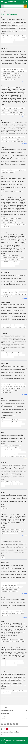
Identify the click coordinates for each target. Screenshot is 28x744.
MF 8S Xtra (7, 325)
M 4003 (9, 613)
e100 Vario (12, 40)
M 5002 (13, 613)
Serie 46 (3, 661)
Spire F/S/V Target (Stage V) (7, 587)
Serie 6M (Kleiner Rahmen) (21, 71)
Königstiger (3, 690)
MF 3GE (7, 327)
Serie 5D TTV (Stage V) (5, 261)
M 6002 (22, 613)
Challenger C (4, 352)
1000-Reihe (3, 639)
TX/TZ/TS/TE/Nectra (5, 484)
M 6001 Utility (4, 613)
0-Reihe (7, 641)
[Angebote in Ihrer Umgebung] (2, 6)
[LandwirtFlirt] (17, 724)
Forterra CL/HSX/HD (20, 529)
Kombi (2, 692)
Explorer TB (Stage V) (5, 447)
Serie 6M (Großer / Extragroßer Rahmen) (15, 69)
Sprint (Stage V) (4, 585)
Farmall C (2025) (12, 220)
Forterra (15, 533)
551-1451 (15, 484)
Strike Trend (3, 583)
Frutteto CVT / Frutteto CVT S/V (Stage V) (9, 454)
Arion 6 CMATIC (17, 139)
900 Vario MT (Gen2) (19, 40)
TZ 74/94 (3, 486)
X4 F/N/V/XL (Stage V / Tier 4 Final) (8, 388)
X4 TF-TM (3, 384)
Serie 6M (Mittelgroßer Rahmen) (7, 71)
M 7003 (7, 615)
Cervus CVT (3, 108)
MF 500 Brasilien (4, 325)
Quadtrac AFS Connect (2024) (7, 222)
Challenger (14, 352)
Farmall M (11, 218)
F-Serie (11, 426)
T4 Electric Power (22, 294)
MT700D (19, 352)
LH (10, 692)
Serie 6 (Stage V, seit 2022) (6, 257)
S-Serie (12, 170)
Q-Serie (13, 419)
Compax (7, 529)
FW (7, 639)
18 (23, 663)
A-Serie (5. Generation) (21, 419)
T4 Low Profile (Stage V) (6, 296)
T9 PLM (12, 294)
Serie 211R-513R (18, 663)
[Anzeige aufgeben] (22, 2)
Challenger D (10, 355)
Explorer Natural (15, 447)
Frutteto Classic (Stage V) (6, 452)
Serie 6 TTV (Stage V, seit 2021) (7, 259)
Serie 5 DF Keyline (14, 264)
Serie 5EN (3, 69)
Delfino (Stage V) (4, 449)
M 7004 (2, 611)
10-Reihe (22, 641)
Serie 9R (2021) (18, 75)
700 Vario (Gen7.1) (21, 35)
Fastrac (20, 191)
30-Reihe (3, 641)
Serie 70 (3, 665)
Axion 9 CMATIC (4, 141)
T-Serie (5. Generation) (16, 421)
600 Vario (10, 42)
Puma (10, 690)
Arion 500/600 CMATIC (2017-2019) (8, 137)
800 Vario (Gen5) (4, 35)
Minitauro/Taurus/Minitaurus (7, 445)
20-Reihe (21, 639)
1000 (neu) (18, 170)
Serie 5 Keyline (15, 255)
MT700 (9, 352)
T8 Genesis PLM (12, 292)
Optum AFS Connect (19, 222)
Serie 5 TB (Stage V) (5, 264)
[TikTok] (11, 724)
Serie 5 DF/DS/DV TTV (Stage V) (7, 266)
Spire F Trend (22, 583)
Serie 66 (14, 665)
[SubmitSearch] (25, 6)
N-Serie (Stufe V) (4, 426)
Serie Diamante (9, 661)
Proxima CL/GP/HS (5, 531)
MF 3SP (16, 327)
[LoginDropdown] (26, 2)
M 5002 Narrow (18, 611)
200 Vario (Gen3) (4, 40)
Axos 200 (23, 141)
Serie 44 (15, 661)
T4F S (17, 292)
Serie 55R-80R (8, 665)
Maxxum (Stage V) (14, 224)
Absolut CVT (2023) (5, 110)
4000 (19, 690)
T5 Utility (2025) (4, 290)
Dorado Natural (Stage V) (21, 456)
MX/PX (7, 481)
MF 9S (24, 327)
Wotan (7, 692)
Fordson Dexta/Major (14, 639)
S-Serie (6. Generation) (6, 419)
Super (21, 484)
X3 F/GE (3, 386)
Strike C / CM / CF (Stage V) (13, 583)
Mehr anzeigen (24, 44)
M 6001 (2, 615)
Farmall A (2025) (4, 218)
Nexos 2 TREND (4, 137)
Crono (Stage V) (16, 589)
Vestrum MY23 (22, 224)
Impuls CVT (13, 114)
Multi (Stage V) (20, 112)
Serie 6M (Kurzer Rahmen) (6, 73)
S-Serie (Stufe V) (13, 424)
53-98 (19, 481)
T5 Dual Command (5, 294)
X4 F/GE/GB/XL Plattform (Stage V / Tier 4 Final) (15, 386)
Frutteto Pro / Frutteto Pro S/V (14, 445)
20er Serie (23, 170)
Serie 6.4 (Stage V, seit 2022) (18, 257)
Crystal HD (12, 529)
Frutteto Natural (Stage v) (15, 449)
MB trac (3, 557)
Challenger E (21, 355)
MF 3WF (2, 327)
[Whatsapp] (14, 724)
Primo (2, 529)
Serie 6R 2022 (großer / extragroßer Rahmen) (10, 77)
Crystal (22, 531)
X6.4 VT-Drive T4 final (5, 384)
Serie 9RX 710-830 (4, 75)
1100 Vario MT (4, 42)
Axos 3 (10, 141)
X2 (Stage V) (9, 384)
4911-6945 (3, 533)
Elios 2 (2, 139)
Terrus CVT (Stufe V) (21, 114)
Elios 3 (7, 139)
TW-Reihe (12, 641)
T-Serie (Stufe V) (21, 424)
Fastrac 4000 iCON (13, 191)
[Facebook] (8, 724)
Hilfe (4, 729)
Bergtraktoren (4, 508)
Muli (2, 690)
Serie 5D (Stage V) (15, 261)
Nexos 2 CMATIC (21, 137)
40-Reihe (17, 641)
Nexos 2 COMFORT (12, 137)
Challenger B (4, 355)
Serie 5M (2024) (16, 73)
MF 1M (12, 325)
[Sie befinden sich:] (2, 11)
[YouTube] (2, 724)
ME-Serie (7, 611)
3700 (25, 690)
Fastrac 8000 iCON (5, 191)
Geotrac (3, 172)
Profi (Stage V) (13, 112)
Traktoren (3, 170)
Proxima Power (4, 529)
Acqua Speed (4, 445)
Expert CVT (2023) (5, 112)
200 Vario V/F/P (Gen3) (22, 37)
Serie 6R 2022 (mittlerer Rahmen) (8, 79)
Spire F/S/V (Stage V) (18, 587)
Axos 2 (11, 139)
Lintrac (8, 170)
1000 (7, 172)
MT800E (3, 357)
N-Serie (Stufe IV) (17, 426)
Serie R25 (20, 661)
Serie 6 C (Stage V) (18, 259)
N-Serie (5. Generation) (6, 421)
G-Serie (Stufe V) (4, 424)
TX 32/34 (3, 481)
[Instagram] (5, 724)
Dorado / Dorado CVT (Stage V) (7, 456)
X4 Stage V (19, 388)
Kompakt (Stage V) (5, 114)
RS (11, 481)
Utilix (18, 531)
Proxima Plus (9, 533)
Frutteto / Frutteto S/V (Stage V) (19, 452)
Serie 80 (3, 663)
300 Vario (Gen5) (13, 37)
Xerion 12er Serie (16, 141)
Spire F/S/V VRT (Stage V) (6, 589)
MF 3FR (11, 327)
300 (5, 690)
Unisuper (15, 690)
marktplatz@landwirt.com (6, 742)
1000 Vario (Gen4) (13, 35)
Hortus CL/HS (13, 531)
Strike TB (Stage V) (13, 585)
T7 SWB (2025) (4, 292)
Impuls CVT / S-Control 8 (12, 108)
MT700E (16, 355)
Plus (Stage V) (21, 108)
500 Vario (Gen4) (4, 37)
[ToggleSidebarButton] (2, 2)
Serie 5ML (12, 75)
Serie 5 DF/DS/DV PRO (5, 255)
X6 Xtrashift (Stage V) (13, 390)
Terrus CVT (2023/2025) (14, 110)
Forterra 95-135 (4, 529)
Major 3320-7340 (4, 529)
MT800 (12, 357)
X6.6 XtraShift (15, 384)
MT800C (7, 357)
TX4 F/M (21, 384)
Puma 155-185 (18, 218)
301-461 (14, 481)
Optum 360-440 (4, 220)
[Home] (10, 2)
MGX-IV (18, 613)
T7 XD (25, 290)
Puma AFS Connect (5, 224)
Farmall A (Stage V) (5, 226)
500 (22, 690)
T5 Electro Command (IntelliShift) (15, 290)
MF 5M (2, 325)
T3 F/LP (16, 294)
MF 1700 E (17, 325)
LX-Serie (12, 611)
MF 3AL (22, 325)
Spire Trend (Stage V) (5, 591)
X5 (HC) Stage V (4, 390)
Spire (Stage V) (14, 591)
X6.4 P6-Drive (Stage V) (6, 392)
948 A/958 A (11, 172)
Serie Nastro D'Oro (10, 663)
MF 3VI (20, 327)
